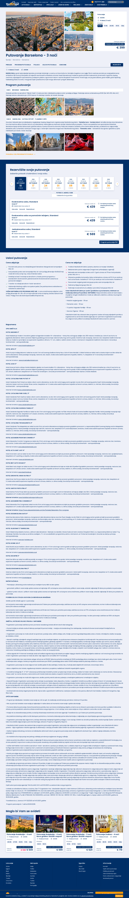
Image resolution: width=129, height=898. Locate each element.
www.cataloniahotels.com (27, 390)
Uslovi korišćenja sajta (109, 873)
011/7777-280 (99, 2)
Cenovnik (62, 65)
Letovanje (9, 863)
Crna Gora (9, 881)
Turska (8, 878)
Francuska (33, 873)
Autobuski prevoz (108, 878)
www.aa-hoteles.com (25, 540)
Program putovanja (23, 65)
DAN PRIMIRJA (102, 5)
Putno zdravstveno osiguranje (112, 876)
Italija (31, 866)
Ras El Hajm (82, 871)
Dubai (80, 866)
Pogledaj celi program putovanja (19, 154)
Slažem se (119, 896)
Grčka (8, 866)
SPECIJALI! (50, 5)
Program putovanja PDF (109, 242)
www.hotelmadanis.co (25, 346)
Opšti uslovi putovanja (110, 869)
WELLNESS (77, 5)
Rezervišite (117, 65)
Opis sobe (15, 209)
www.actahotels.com (26, 459)
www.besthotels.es (24, 472)
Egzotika (82, 863)
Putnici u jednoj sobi (64, 193)
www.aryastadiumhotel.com (28, 360)
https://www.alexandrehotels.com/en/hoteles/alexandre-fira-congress (44, 510)
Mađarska (33, 871)
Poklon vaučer (54, 2)
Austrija (32, 876)
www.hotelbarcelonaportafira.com (31, 497)
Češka (32, 869)
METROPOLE (38, 5)
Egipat (8, 869)
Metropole (34, 863)
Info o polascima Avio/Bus (68, 2)
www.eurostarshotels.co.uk (27, 525)
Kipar (7, 871)
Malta (7, 873)
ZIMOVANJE (89, 5)
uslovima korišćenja (87, 896)
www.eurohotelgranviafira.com (29, 485)
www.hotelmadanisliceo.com (28, 375)
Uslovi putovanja (49, 65)
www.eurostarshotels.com (27, 565)
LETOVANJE (26, 5)
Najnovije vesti (32, 2)
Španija (8, 876)
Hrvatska (8, 883)
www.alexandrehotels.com (27, 447)
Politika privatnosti (108, 871)
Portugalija (33, 885)
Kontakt (24, 2)
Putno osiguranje (43, 2)
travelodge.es (26, 578)
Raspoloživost (30, 209)
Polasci (37, 65)
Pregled (9, 65)
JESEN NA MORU (63, 5)
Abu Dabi (81, 869)
